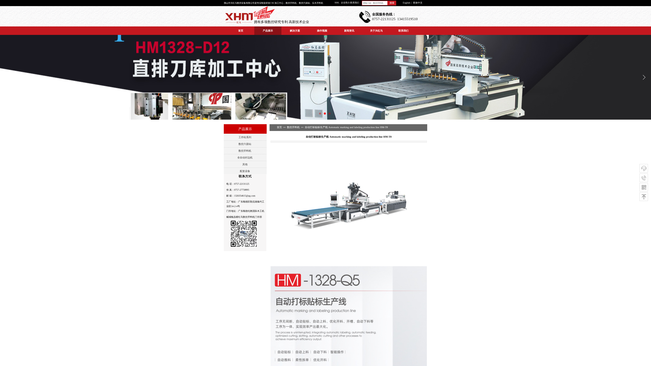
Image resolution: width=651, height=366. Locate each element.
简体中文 (417, 3)
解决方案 (295, 30)
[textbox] (375, 3)
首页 (240, 30)
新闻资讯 (349, 30)
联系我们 (403, 30)
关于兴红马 (376, 30)
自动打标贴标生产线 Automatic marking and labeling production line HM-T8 (346, 127)
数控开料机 (293, 127)
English (406, 3)
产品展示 (268, 30)
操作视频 (322, 30)
